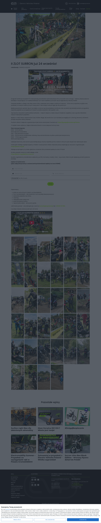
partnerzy (8, 509)
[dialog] (50, 513)
